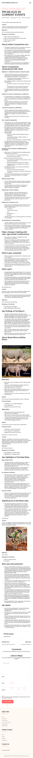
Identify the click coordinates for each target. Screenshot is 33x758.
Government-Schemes (15, 8)
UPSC (3, 734)
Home (3, 716)
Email (3, 683)
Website (3, 689)
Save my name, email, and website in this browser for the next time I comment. (16, 697)
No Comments (27, 17)
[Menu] (30, 2)
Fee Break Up (4, 740)
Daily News (5, 8)
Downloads (4, 718)
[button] (7, 636)
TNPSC (3, 736)
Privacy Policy (5, 720)
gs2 (24, 8)
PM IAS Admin (9, 634)
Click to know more (6, 750)
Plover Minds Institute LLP (10, 2)
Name (3, 676)
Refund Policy (4, 725)
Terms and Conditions (6, 722)
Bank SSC (4, 738)
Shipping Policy (5, 724)
